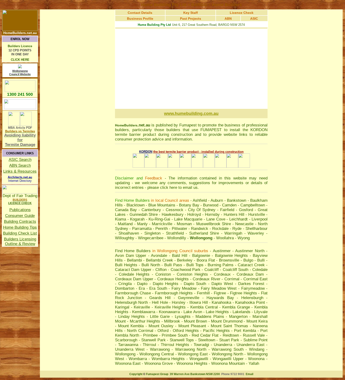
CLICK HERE (20, 59)
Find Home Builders (133, 251)
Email (249, 374)
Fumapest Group (157, 374)
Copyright (135, 374)
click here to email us (179, 187)
